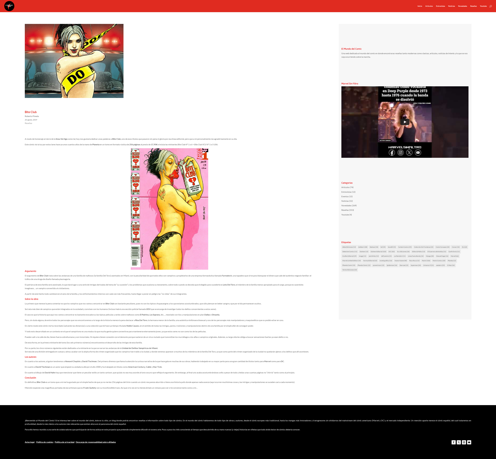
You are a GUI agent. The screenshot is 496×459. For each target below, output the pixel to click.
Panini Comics (439, 261)
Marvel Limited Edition (351, 261)
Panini (426, 261)
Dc (464, 247)
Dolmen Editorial (378, 252)
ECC (392, 252)
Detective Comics (349, 252)
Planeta (452, 261)
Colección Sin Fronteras (423, 247)
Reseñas (473, 6)
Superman (416, 265)
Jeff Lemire (386, 256)
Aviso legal (29, 442)
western (440, 265)
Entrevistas (440, 6)
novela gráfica (386, 261)
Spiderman (392, 265)
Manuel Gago (442, 256)
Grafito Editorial (349, 256)
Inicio (420, 6)
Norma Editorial (370, 261)
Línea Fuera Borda (416, 256)
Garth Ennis (454, 252)
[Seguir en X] (459, 442)
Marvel (455, 256)
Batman (374, 247)
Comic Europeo (443, 247)
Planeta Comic (348, 265)
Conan (456, 247)
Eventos (345, 196)
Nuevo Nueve (401, 261)
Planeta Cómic (364, 265)
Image (362, 256)
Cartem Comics (405, 247)
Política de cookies (44, 442)
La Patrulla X (400, 256)
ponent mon (378, 265)
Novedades (462, 6)
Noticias (451, 6)
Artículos (429, 6)
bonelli (392, 247)
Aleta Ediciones (349, 247)
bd (383, 247)
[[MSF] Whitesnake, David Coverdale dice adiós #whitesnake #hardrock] (404, 122)
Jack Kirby (374, 256)
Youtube (483, 6)
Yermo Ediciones (349, 270)
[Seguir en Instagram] (464, 442)
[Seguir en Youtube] (469, 442)
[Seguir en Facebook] (454, 442)
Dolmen (364, 252)
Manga (430, 256)
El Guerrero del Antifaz (437, 252)
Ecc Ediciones (403, 252)
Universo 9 (428, 265)
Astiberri (362, 247)
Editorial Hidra (418, 252)
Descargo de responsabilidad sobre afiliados (96, 442)
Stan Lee (404, 265)
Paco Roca (414, 261)
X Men (451, 265)
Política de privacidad (64, 442)
